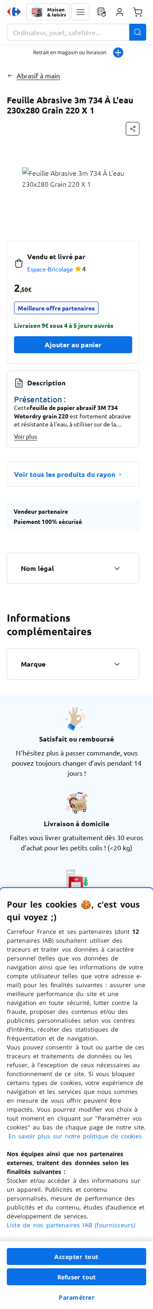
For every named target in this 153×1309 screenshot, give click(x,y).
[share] (132, 129)
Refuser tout (76, 1277)
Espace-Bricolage (50, 269)
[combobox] (76, 32)
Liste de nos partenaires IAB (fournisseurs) (71, 1225)
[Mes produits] (101, 11)
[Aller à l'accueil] (14, 11)
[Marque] (116, 664)
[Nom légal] (116, 568)
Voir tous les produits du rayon (64, 474)
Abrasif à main (38, 75)
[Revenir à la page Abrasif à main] (10, 75)
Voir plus (25, 436)
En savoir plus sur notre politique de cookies (75, 1136)
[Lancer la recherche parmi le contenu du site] (138, 32)
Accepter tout (76, 1257)
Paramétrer (76, 1297)
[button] (80, 11)
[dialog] (76, 1098)
